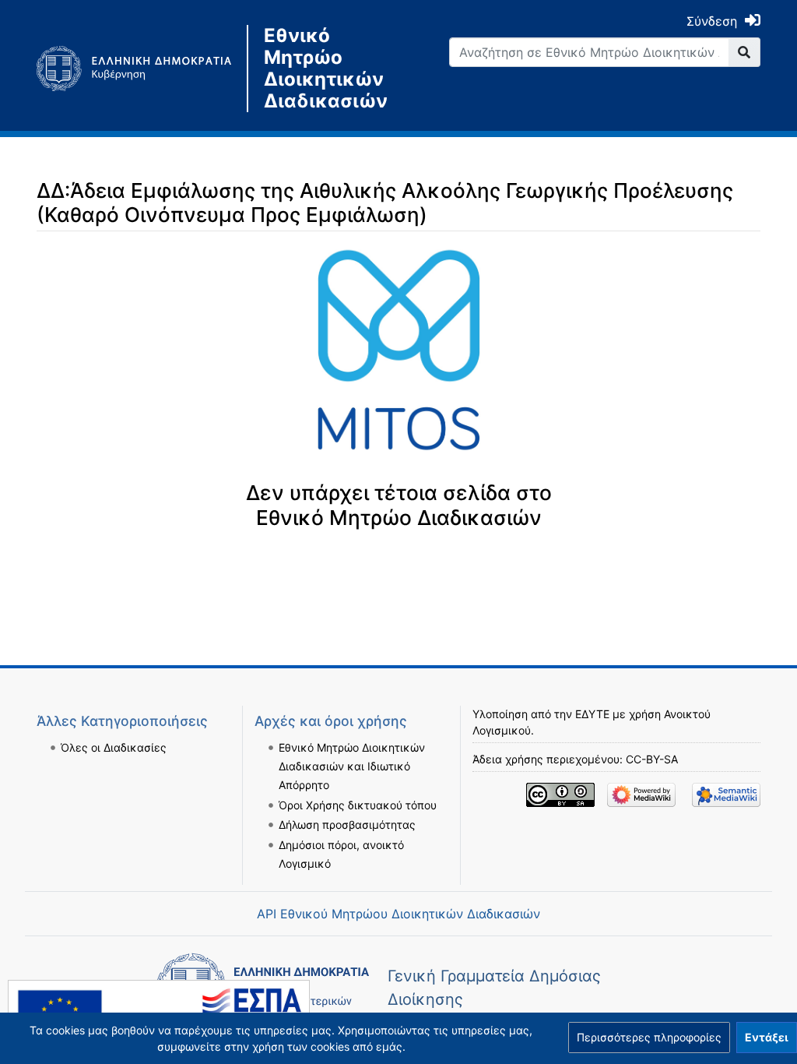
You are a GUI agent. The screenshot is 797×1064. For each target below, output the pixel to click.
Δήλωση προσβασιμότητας (347, 824)
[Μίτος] (142, 68)
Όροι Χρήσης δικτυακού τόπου (358, 805)
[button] (649, 1037)
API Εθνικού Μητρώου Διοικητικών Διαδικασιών (398, 913)
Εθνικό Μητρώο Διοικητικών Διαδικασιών (325, 68)
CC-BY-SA (652, 759)
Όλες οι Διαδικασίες (114, 747)
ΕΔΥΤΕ (592, 713)
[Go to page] (744, 52)
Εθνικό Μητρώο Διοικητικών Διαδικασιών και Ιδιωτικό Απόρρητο (352, 766)
